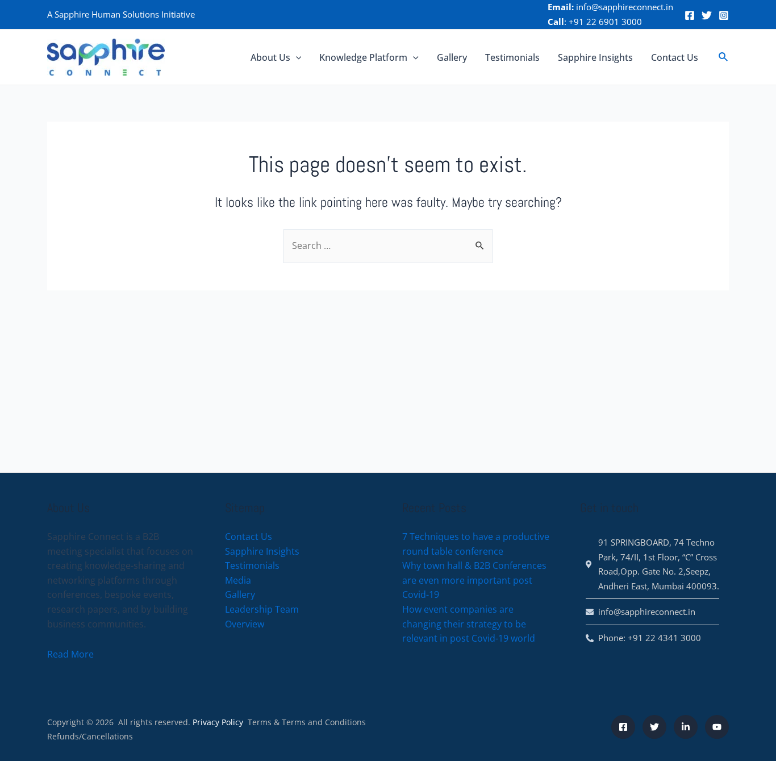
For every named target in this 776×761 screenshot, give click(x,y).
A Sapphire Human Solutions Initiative (121, 14)
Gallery (452, 57)
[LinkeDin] (686, 727)
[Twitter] (707, 15)
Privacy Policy (218, 722)
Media (238, 580)
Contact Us (674, 57)
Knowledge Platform (363, 57)
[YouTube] (717, 727)
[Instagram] (724, 15)
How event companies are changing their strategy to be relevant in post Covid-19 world (468, 623)
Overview (244, 624)
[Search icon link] (724, 57)
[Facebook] (690, 15)
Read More (70, 654)
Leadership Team (262, 609)
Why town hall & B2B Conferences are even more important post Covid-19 (474, 580)
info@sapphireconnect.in (624, 7)
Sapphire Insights (595, 57)
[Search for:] (388, 245)
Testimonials (512, 57)
